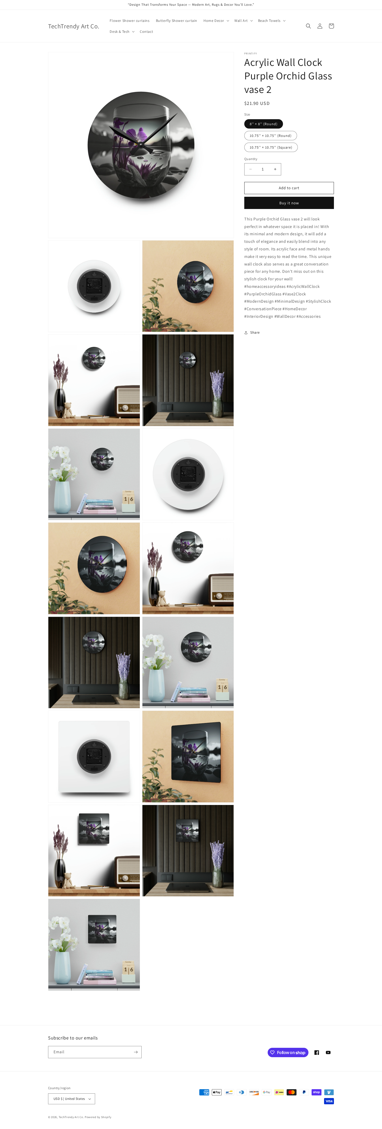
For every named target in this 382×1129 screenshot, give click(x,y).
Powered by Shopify (98, 1117)
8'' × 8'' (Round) (264, 124)
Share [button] (255, 332)
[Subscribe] (135, 1052)
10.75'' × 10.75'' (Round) (271, 135)
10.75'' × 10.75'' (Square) (271, 147)
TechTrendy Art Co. (71, 1117)
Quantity (250, 159)
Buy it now (289, 202)
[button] (215, 20)
